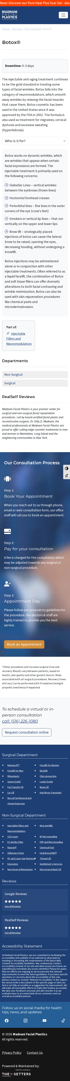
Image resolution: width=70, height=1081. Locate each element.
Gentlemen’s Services (51, 864)
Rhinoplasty (13, 776)
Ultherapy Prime (15, 853)
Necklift (44, 771)
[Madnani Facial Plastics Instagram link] (25, 1019)
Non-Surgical (32, 29)
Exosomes (12, 864)
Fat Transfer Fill (15, 787)
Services (17, 29)
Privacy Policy (11, 1052)
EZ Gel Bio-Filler (15, 842)
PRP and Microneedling (51, 842)
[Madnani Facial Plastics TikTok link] (63, 1019)
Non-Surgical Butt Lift (50, 869)
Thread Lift (45, 858)
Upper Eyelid (14, 782)
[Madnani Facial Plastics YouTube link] (44, 1019)
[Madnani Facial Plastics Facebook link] (6, 1019)
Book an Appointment (24, 644)
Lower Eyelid (46, 782)
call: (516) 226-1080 (20, 720)
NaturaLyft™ (13, 765)
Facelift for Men (15, 771)
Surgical (9, 383)
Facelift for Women (49, 765)
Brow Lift (44, 787)
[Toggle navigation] (63, 15)
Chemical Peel (47, 847)
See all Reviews (13, 906)
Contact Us (35, 1052)
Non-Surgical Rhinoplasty (20, 869)
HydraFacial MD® (48, 853)
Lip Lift (10, 792)
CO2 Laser (12, 836)
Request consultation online (27, 732)
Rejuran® (11, 847)
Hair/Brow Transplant (50, 792)
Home (6, 29)
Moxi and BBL (46, 825)
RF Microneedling (48, 836)
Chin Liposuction (48, 776)
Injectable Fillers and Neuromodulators (19, 338)
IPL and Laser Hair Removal (21, 858)
